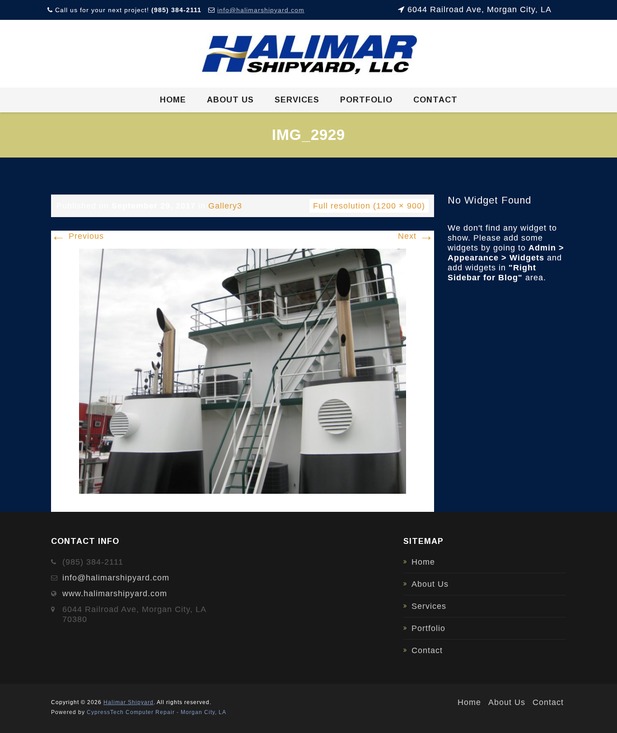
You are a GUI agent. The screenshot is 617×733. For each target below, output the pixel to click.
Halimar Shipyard (128, 702)
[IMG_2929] (242, 370)
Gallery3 (225, 205)
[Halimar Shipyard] (308, 54)
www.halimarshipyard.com (114, 593)
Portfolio (366, 99)
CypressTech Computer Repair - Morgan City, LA (156, 712)
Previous (77, 236)
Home (173, 99)
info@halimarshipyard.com (260, 10)
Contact (435, 99)
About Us (230, 99)
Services (297, 99)
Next (416, 236)
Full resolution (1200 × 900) (369, 205)
